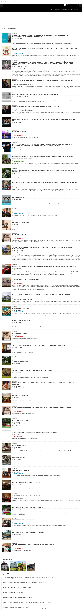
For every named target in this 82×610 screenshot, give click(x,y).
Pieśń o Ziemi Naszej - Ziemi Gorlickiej (26, 210)
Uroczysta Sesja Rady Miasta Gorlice (26, 482)
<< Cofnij (4, 25)
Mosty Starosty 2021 (19, 132)
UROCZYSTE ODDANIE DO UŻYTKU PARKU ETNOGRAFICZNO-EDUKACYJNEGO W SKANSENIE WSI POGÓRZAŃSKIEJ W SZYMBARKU (42, 157)
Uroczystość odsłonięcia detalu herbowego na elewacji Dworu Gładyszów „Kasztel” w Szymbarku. (45, 49)
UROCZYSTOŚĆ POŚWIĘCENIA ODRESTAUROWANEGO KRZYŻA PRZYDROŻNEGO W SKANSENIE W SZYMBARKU (43, 171)
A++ (73, 4)
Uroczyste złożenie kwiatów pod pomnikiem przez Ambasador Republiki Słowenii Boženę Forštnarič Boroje (44, 183)
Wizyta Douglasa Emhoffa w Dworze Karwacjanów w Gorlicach (35, 107)
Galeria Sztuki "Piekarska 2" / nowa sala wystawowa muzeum (17, 588)
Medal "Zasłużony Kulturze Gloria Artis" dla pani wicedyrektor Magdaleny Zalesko (43, 81)
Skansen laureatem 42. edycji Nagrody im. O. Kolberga (32, 370)
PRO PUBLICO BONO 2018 (20, 308)
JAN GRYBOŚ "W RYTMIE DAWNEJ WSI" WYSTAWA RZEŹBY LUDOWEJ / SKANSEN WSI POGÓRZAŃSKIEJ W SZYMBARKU (27, 603)
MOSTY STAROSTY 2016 (19, 457)
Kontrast (77, 4)
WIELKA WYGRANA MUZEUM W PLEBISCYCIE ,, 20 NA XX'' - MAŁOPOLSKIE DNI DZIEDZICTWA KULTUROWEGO (41, 295)
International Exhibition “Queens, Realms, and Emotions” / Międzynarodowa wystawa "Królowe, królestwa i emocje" (30, 578)
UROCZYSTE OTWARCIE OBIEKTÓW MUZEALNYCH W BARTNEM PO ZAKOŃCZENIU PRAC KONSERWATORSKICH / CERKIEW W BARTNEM (40, 35)
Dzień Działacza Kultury (21, 320)
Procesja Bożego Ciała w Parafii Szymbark (28, 507)
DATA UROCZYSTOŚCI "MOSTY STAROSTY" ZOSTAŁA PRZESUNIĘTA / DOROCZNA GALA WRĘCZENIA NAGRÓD (43, 120)
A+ (69, 4)
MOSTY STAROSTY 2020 (19, 197)
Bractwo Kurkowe (19, 445)
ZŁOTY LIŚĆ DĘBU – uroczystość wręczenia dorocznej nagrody (35, 432)
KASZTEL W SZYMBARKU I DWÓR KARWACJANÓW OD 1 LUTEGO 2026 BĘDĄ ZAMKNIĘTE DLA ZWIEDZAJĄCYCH (25, 583)
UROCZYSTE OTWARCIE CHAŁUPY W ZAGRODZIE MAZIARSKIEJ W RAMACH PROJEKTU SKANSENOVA (44, 266)
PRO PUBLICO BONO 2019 (20, 222)
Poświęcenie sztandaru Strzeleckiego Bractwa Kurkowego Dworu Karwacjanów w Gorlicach (43, 383)
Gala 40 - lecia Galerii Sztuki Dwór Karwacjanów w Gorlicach (35, 94)
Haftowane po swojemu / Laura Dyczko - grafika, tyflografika (17, 598)
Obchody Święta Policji (20, 470)
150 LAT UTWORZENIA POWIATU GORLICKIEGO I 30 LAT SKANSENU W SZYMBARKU (38, 345)
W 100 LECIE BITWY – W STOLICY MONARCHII (26, 495)
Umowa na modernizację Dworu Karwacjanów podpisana (16, 608)
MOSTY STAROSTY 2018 (19, 333)
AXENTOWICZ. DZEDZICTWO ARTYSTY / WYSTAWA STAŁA (14, 593)
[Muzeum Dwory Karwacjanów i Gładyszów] (10, 1)
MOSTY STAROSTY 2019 (19, 235)
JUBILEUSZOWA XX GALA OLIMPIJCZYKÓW (25, 280)
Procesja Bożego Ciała (20, 358)
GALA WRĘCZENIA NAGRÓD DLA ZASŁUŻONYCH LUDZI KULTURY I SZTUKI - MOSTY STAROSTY (41, 408)
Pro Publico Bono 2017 (20, 395)
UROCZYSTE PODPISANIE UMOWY (23, 520)
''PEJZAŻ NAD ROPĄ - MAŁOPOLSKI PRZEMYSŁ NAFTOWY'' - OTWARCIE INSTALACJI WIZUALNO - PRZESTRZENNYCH (42, 248)
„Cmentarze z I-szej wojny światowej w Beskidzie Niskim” (33, 545)
